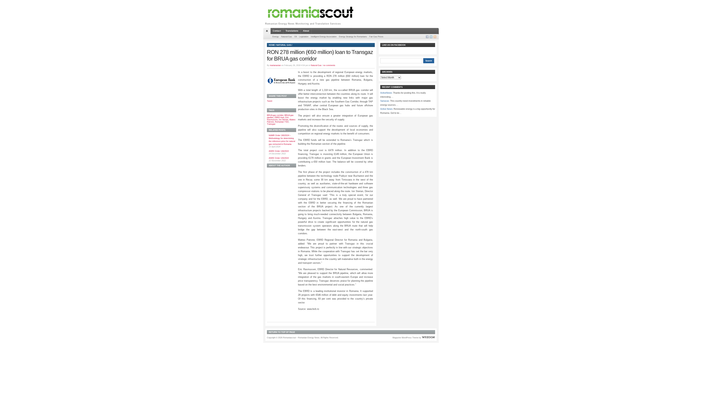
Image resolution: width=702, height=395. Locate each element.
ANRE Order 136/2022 (279, 151)
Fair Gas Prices (376, 36)
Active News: (386, 109)
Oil (295, 36)
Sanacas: (385, 101)
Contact (277, 31)
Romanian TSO (282, 122)
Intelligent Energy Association (324, 36)
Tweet (269, 101)
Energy (275, 36)
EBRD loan (279, 117)
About (306, 31)
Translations (292, 31)
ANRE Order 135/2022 (279, 158)
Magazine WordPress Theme (405, 337)
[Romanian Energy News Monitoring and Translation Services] (310, 12)
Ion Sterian (283, 119)
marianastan (275, 65)
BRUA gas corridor (275, 115)
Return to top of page (282, 332)
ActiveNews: (386, 93)
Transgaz (271, 124)
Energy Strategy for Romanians (353, 36)
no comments (329, 65)
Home (272, 45)
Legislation (303, 36)
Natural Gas (286, 36)
